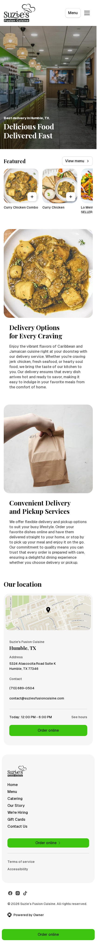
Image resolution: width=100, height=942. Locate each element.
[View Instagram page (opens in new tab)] (17, 893)
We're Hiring (17, 812)
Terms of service (21, 862)
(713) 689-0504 (21, 689)
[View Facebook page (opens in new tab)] (10, 893)
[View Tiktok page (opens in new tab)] (25, 893)
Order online (48, 730)
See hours (79, 717)
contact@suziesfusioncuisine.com (36, 699)
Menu (73, 12)
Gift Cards (16, 819)
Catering (15, 798)
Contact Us (17, 826)
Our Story (16, 805)
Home (12, 784)
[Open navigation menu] (87, 13)
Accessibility (17, 869)
